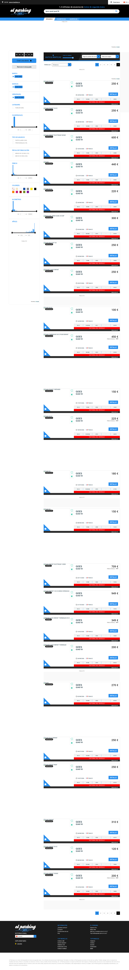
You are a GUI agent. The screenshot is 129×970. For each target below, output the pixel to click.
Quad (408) (18, 87)
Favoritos (47, 99)
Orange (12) (13, 192)
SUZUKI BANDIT (62, 943)
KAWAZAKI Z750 (62, 946)
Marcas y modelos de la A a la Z (99, 931)
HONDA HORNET (62, 948)
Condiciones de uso (63, 931)
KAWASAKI (93, 946)
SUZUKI (92, 945)
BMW (91, 948)
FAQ (59, 933)
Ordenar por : (47, 64)
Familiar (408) (19, 108)
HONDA (92, 943)
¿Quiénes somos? (62, 927)
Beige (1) (17, 189)
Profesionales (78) (21, 143)
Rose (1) (17, 192)
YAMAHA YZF (61, 945)
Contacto (60, 929)
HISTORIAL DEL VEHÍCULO (97, 102)
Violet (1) (28, 192)
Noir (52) (35, 189)
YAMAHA (92, 941)
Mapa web (93, 929)
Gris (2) (28, 189)
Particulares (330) (21, 140)
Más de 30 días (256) (21, 156)
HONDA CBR (61, 941)
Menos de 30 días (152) (22, 153)
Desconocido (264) (13, 189)
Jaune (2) (31, 189)
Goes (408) (18, 76)
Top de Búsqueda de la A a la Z (98, 933)
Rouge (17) (21, 192)
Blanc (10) (21, 189)
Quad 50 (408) (19, 97)
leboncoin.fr (114, 104)
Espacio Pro (93, 927)
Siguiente (118, 64)
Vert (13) (24, 192)
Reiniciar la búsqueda (24, 67)
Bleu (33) (24, 189)
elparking (21, 12)
